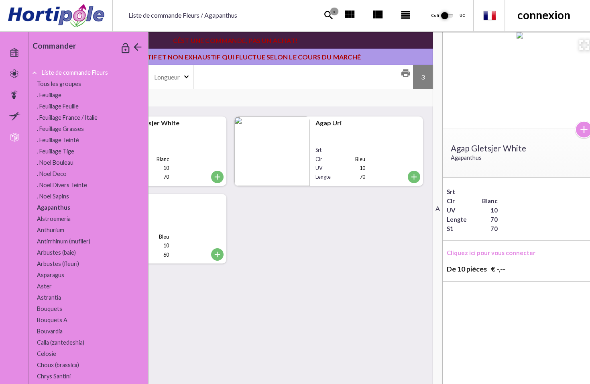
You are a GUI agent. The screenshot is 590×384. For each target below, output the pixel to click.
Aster (44, 286)
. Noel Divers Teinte (62, 185)
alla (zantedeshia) (60, 342)
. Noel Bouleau (55, 162)
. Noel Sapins (53, 196)
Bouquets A (52, 320)
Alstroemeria (54, 218)
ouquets (49, 308)
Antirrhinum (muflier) (63, 241)
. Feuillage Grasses (60, 128)
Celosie (46, 353)
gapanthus (53, 207)
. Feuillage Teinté (58, 140)
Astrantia (49, 297)
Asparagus (50, 275)
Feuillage (49, 95)
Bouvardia (50, 331)
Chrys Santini (54, 376)
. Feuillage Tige (55, 151)
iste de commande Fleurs (75, 72)
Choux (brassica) (58, 365)
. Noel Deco (52, 173)
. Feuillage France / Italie (67, 117)
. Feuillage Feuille (58, 106)
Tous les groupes (59, 83)
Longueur (167, 77)
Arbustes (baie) (56, 252)
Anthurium (50, 230)
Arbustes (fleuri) (58, 263)
